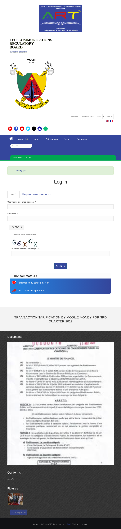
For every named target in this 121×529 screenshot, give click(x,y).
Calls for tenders (87, 116)
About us (21, 140)
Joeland (67, 524)
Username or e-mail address (21, 202)
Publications (50, 140)
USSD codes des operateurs (31, 290)
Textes (65, 140)
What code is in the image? (25, 248)
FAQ (98, 116)
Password (12, 213)
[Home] (60, 18)
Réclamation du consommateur (33, 282)
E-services (74, 116)
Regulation (81, 140)
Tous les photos (19, 512)
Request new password (36, 194)
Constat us (107, 116)
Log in (15, 195)
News (34, 140)
